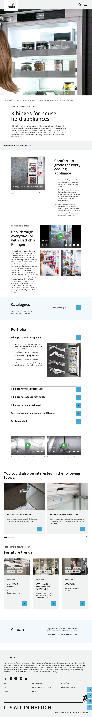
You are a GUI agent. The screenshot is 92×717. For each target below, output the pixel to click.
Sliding (13, 667)
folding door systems (26, 667)
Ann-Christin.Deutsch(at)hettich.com (64, 634)
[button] (82, 536)
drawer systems (57, 665)
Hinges (84, 665)
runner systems (71, 665)
